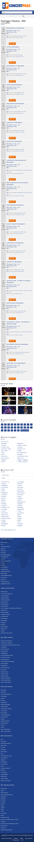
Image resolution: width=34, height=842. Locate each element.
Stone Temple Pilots (6, 561)
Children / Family (21, 445)
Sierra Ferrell (4, 651)
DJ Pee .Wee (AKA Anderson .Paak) (9, 819)
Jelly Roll (3, 799)
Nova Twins (4, 573)
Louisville (3, 505)
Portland (19, 505)
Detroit (19, 496)
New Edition (4, 762)
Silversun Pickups (5, 546)
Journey (3, 700)
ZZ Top (3, 725)
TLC (2, 739)
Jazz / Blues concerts (20, 271)
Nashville (3, 503)
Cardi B (3, 803)
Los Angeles (20, 482)
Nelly (2, 809)
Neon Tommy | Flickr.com (10, 414)
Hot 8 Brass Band (5, 667)
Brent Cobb (4, 628)
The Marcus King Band (6, 643)
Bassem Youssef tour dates (20, 232)
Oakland (3, 522)
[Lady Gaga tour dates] (9, 400)
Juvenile (3, 821)
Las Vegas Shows (22, 452)
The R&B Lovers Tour (6, 756)
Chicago (3, 483)
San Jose (19, 489)
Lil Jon (2, 805)
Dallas (3, 489)
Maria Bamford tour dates (20, 111)
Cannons (3, 579)
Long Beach (20, 513)
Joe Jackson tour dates (19, 149)
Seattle (19, 500)
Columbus (4, 494)
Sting (2, 727)
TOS (22, 840)
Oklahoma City (5, 507)
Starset (3, 559)
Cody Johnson (4, 616)
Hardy (2, 631)
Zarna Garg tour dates (19, 92)
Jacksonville (20, 491)
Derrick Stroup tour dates (20, 311)
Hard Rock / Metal (6, 449)
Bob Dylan (3, 690)
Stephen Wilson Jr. (5, 614)
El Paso (3, 498)
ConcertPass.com (12, 835)
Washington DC (21, 502)
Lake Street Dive (5, 581)
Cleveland (20, 524)
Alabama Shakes (5, 721)
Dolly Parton (4, 610)
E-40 (2, 811)
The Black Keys (5, 557)
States (3, 478)
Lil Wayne (3, 796)
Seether (3, 565)
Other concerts (19, 293)
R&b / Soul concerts (20, 132)
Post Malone (4, 618)
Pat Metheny (4, 653)
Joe (2, 753)
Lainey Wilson (4, 626)
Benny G (3, 624)
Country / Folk (5, 447)
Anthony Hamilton (5, 768)
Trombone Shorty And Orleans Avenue (10, 645)
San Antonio (4, 487)
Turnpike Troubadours (6, 593)
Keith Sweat (4, 751)
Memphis (20, 498)
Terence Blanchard (6, 680)
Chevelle (3, 552)
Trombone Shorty (5, 657)
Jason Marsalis (4, 676)
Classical (3, 445)
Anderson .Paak (5, 817)
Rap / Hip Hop (5, 458)
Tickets (13, 43)
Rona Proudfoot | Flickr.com (26, 414)
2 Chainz (3, 801)
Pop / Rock (4, 456)
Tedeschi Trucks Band (6, 641)
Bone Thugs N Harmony (7, 794)
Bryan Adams (4, 706)
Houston (19, 483)
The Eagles (4, 696)
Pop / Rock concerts (20, 151)
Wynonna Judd (4, 612)
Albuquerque (20, 509)
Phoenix (19, 485)
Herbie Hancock (5, 649)
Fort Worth (20, 494)
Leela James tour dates (20, 130)
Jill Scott (3, 760)
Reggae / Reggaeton (22, 460)
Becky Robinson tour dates (20, 36)
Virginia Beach (5, 516)
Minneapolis (4, 524)
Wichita (3, 525)
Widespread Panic (5, 571)
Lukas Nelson (4, 602)
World (3, 461)
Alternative (20, 443)
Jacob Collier (4, 665)
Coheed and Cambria (6, 708)
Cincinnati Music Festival (7, 655)
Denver (3, 502)
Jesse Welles (4, 542)
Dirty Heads (4, 702)
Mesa (19, 514)
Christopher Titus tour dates (21, 371)
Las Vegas (4, 509)
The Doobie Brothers (6, 694)
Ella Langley (4, 620)
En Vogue (3, 741)
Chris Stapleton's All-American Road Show (11, 608)
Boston (3, 500)
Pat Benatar (4, 710)
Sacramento (4, 513)
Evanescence (4, 569)
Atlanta (19, 516)
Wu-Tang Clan (4, 792)
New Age (19, 454)
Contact (16, 838)
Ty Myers (3, 622)
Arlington (19, 525)
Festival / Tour (21, 449)
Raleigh (19, 518)
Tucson (3, 511)
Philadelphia (4, 485)
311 (2, 544)
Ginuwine (3, 749)
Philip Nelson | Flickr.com (10, 404)
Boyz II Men (4, 745)
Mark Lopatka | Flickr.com (26, 404)
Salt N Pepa (4, 788)
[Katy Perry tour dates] (25, 391)
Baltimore (20, 503)
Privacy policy (15, 840)
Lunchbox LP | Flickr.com (26, 395)
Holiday (19, 450)
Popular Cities (5, 475)
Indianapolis (4, 493)
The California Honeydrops (7, 661)
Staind (3, 563)
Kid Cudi (3, 827)
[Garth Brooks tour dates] (25, 400)
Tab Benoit (4, 647)
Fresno (19, 511)
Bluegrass (4, 443)
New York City (5, 482)
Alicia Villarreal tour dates (20, 213)
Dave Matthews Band (6, 575)
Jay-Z (2, 790)
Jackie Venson (4, 674)
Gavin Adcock (4, 606)
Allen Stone (4, 776)
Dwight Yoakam (5, 598)
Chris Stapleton (5, 595)
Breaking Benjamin (5, 555)
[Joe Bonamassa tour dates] (9, 391)
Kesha (3, 698)
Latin (2, 452)
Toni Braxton (4, 764)
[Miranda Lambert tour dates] (25, 410)
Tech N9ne (3, 813)
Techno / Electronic (22, 461)
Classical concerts (19, 353)
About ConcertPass (7, 838)
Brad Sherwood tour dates (20, 170)
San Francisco (21, 493)
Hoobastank (4, 567)
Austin (3, 491)
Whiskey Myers (5, 604)
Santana (3, 692)
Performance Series (22, 456)
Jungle (2, 719)
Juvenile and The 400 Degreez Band (9, 823)
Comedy (19, 447)
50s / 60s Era (4, 441)
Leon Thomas (4, 778)
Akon (2, 815)
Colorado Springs (5, 518)
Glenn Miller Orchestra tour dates (22, 352)
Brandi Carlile (4, 723)
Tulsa (19, 522)
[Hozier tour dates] (9, 410)
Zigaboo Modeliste (5, 678)
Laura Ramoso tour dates (20, 250)
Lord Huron (4, 577)
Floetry (3, 770)
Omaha (3, 520)
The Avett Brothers (5, 600)
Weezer (3, 548)
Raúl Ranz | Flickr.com (10, 395)
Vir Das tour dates (18, 54)
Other (3, 454)
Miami (19, 520)
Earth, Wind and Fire (6, 743)
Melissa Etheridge (5, 704)
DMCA (21, 838)
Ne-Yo (2, 766)
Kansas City (4, 514)
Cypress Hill (4, 825)
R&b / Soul (20, 458)
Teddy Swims (4, 774)
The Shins (3, 550)
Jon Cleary (3, 669)
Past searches (28, 838)
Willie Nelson (4, 591)
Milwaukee (20, 507)
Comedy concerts (19, 37)
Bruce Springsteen (5, 729)
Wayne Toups (4, 672)
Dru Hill (3, 747)
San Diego (20, 487)
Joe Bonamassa (5, 659)
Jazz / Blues (4, 450)
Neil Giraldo (4, 712)
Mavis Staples (4, 663)
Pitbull (2, 807)
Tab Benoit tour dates (19, 269)
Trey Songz (4, 772)
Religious (3, 460)
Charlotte (3, 496)
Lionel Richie (4, 758)
